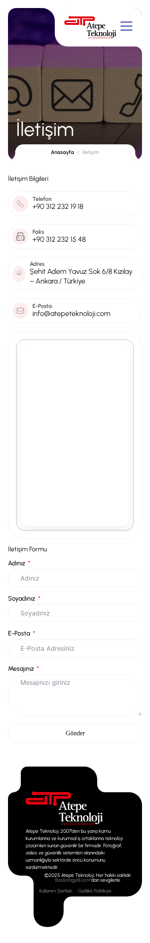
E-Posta (19, 633)
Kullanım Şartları (55, 890)
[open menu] (126, 26)
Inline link (38, 787)
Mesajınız (21, 668)
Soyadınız (21, 598)
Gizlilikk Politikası (94, 890)
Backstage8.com (72, 880)
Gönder (75, 733)
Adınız (16, 563)
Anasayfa (62, 152)
